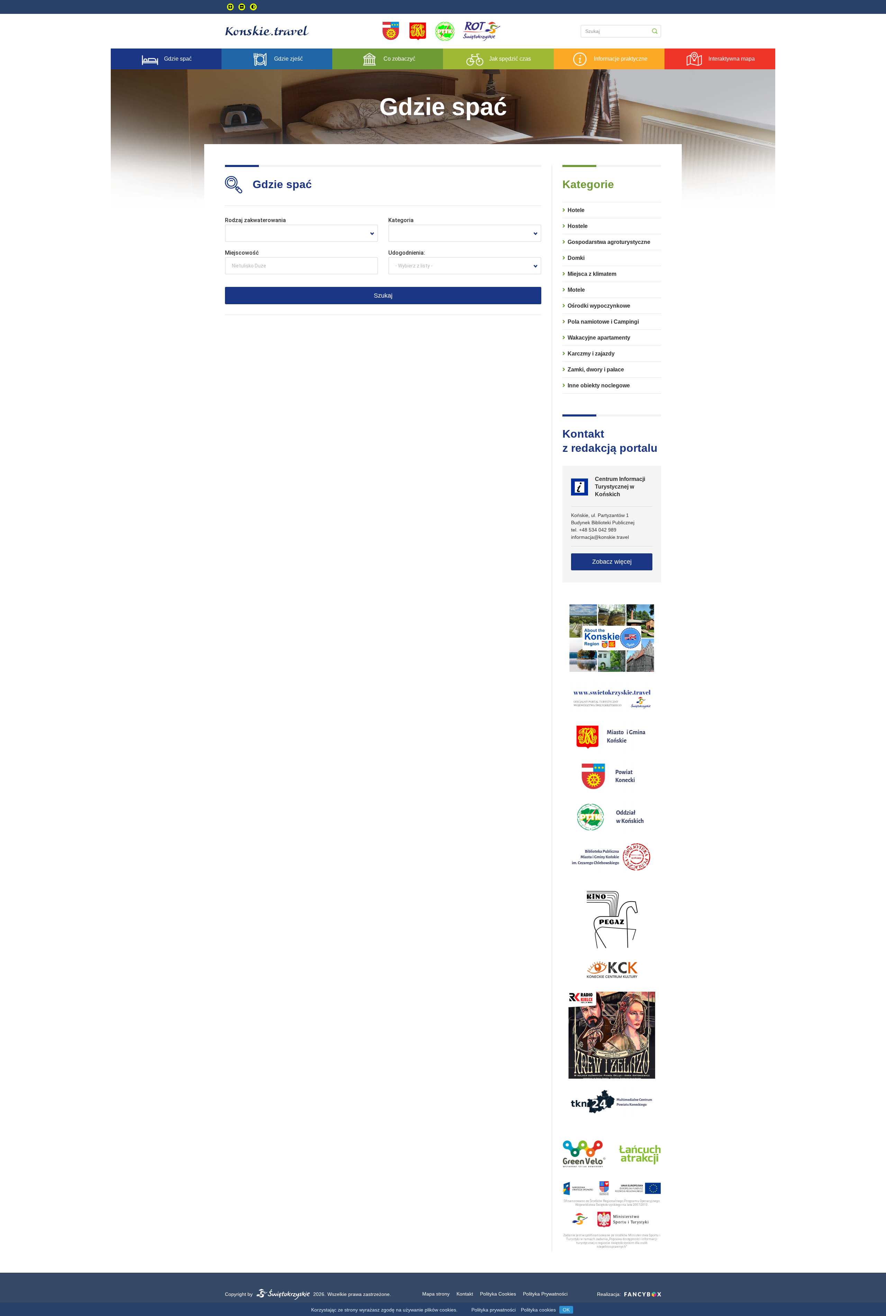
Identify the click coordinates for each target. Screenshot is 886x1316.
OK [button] (566, 1310)
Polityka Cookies (498, 1294)
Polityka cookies (538, 1310)
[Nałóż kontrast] (253, 6)
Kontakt (464, 1294)
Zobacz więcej (612, 561)
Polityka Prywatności (545, 1294)
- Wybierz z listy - (414, 266)
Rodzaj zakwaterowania (255, 220)
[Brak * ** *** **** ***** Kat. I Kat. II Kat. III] (464, 233)
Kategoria (401, 220)
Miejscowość (242, 252)
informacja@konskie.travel (600, 537)
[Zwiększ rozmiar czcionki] (230, 6)
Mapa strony (436, 1294)
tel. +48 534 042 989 (593, 530)
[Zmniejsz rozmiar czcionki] (241, 6)
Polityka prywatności (493, 1310)
